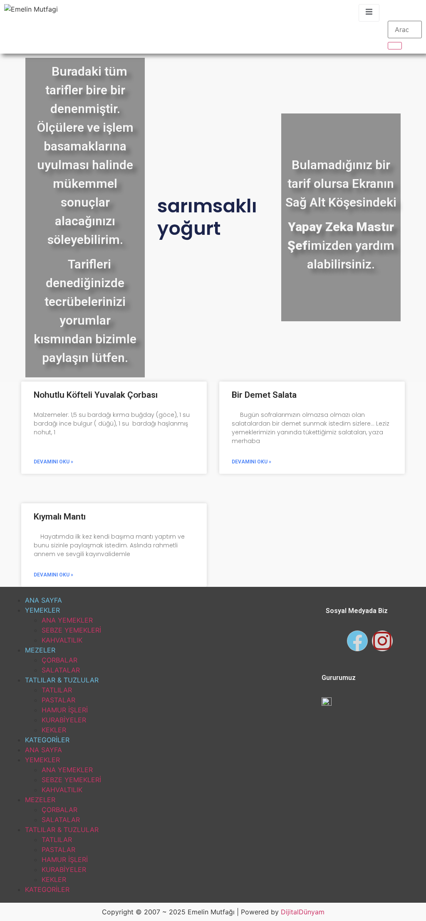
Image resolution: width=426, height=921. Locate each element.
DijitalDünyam (302, 912)
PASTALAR (58, 700)
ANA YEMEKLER (67, 620)
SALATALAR (61, 670)
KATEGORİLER (47, 740)
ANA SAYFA (43, 600)
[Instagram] (382, 640)
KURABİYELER (64, 720)
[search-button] (395, 45)
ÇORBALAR (59, 660)
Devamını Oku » (53, 462)
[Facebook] (357, 640)
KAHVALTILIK (62, 640)
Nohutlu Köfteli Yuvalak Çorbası (96, 395)
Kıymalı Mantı (60, 517)
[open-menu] (369, 13)
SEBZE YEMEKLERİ (71, 630)
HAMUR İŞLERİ (65, 710)
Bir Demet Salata (264, 395)
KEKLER (54, 730)
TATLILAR (57, 690)
